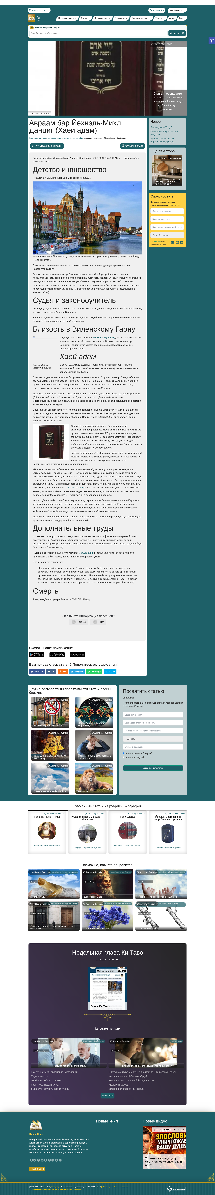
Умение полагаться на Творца (126, 1088)
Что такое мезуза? (148, 928)
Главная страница (37, 138)
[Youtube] (42, 1160)
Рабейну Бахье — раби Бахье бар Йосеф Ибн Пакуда (168, 819)
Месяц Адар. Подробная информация (91, 724)
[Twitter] (34, 1160)
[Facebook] (31, 1160)
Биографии (78, 138)
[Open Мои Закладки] (184, 10)
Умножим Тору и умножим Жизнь (50, 1088)
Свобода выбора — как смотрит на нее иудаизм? (52, 927)
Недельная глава (55, 903)
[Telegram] (45, 1160)
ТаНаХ (112, 903)
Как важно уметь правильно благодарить (54, 1072)
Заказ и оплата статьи (153, 768)
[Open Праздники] (127, 18)
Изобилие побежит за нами (46, 1080)
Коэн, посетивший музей (45, 1084)
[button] (212, 40)
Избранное (57, 872)
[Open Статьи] (89, 18)
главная (50, 872)
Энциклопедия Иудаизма (59, 138)
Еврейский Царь (93, 897)
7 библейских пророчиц (97, 928)
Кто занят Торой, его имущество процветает (147, 1066)
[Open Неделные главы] (76, 18)
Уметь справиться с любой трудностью (131, 1080)
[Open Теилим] (164, 18)
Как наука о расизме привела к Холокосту (51, 757)
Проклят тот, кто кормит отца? (69, 1066)
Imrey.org (55, 1187)
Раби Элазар (87, 816)
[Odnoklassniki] (56, 1160)
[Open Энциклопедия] (110, 18)
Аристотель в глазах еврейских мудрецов (162, 140)
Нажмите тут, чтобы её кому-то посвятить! (171, 105)
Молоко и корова (118, 1084)
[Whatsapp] (49, 1160)
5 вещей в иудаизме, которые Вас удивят (94, 757)
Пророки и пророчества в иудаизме (157, 897)
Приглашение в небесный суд (50, 791)
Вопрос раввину (88, 1041)
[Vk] (52, 1160)
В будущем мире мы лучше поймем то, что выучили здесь (142, 1072)
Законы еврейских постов (48, 725)
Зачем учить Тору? (161, 127)
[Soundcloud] (60, 1160)
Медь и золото (39, 1076)
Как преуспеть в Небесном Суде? (128, 1076)
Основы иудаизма (173, 903)
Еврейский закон (99, 1041)
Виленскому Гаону (104, 337)
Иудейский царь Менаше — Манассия (47, 818)
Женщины (106, 903)
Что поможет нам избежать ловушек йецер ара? (165, 181)
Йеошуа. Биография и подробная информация (128, 818)
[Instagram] (38, 1160)
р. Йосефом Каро (75, 487)
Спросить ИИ (177, 33)
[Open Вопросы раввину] (150, 18)
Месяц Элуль (37, 897)
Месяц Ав (83, 791)
